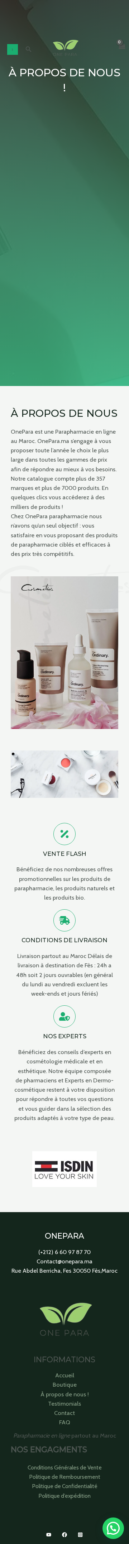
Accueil (64, 1375)
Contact (64, 1412)
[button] (28, 49)
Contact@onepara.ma (64, 1261)
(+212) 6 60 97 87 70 (64, 1251)
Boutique (65, 1384)
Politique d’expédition (64, 1495)
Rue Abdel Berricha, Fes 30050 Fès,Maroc (64, 1270)
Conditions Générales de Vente (65, 1467)
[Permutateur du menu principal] (12, 49)
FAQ (64, 1422)
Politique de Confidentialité (64, 1486)
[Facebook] (64, 1534)
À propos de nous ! (64, 1394)
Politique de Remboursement (64, 1476)
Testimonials (64, 1403)
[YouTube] (48, 1534)
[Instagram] (80, 1534)
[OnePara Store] (65, 49)
